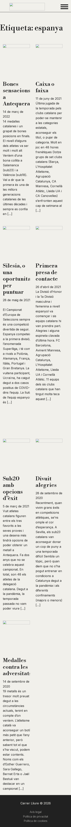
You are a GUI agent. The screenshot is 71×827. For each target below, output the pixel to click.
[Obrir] (64, 6)
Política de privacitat (35, 816)
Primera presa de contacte (47, 272)
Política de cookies (35, 820)
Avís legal (35, 811)
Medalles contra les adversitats (17, 667)
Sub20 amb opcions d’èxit (13, 488)
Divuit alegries (46, 482)
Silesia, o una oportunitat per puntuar (18, 278)
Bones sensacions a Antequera (16, 94)
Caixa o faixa (45, 87)
